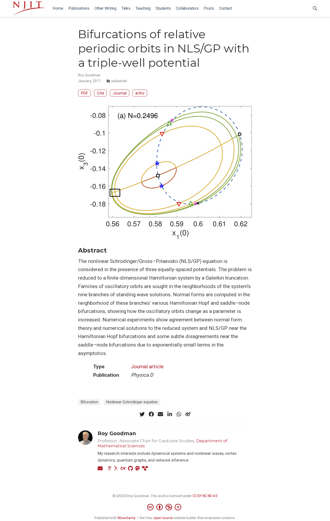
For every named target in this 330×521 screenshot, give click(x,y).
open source (163, 518)
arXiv (139, 93)
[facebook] (151, 414)
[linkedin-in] (169, 414)
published (119, 81)
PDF (84, 93)
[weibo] (188, 414)
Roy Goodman (89, 75)
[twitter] (142, 414)
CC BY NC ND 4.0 (205, 496)
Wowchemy (126, 518)
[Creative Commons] (165, 507)
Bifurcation (89, 402)
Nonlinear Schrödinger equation (132, 402)
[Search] (315, 8)
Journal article (147, 366)
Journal (120, 93)
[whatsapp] (178, 414)
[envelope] (160, 414)
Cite (100, 93)
